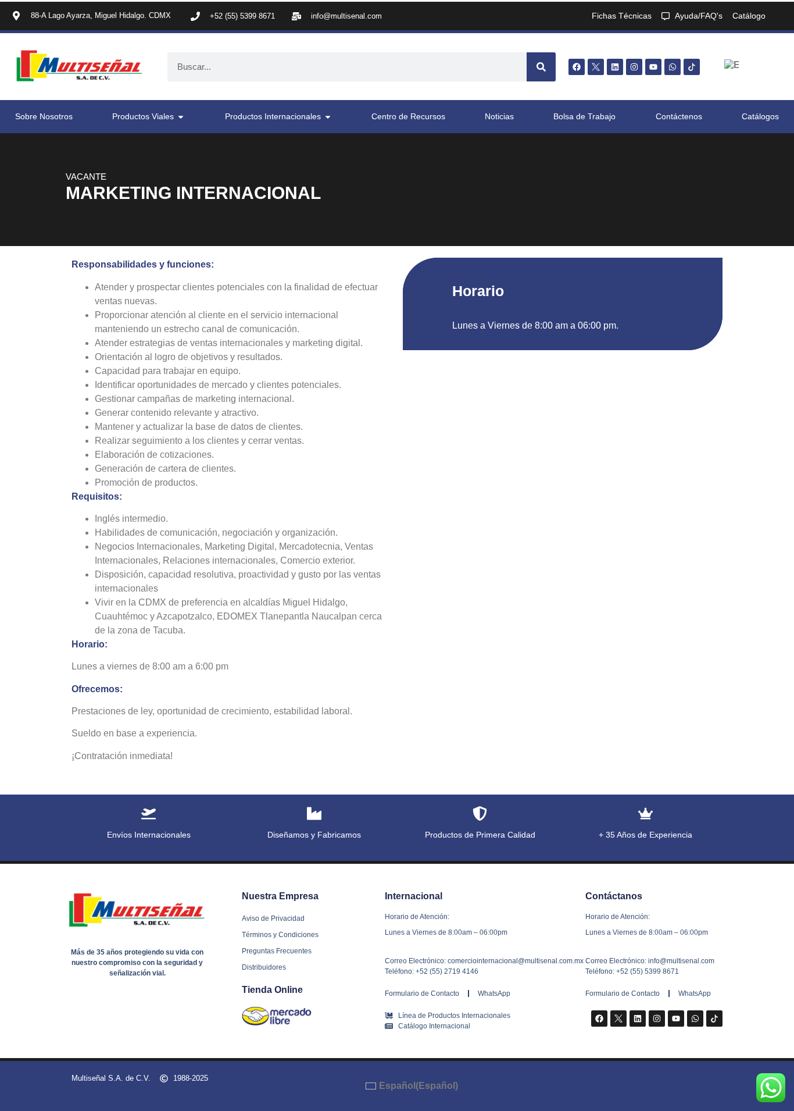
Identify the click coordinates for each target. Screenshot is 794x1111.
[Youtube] (653, 67)
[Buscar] (541, 66)
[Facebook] (576, 67)
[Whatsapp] (672, 67)
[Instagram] (634, 67)
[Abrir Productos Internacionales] (328, 117)
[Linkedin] (615, 67)
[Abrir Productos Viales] (181, 117)
